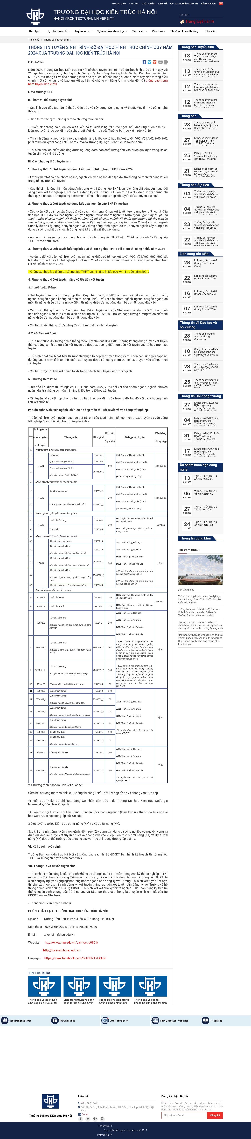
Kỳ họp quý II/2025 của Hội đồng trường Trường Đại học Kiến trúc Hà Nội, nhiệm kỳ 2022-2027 (206, 408)
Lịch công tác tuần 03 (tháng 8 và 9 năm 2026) (205, 263)
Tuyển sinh (82, 31)
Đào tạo (34, 31)
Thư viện (210, 31)
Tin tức (134, 3)
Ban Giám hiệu (186, 589)
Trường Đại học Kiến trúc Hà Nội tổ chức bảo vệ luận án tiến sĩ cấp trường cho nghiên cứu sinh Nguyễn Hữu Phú (206, 228)
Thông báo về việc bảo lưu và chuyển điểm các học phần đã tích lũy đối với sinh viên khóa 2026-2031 (206, 90)
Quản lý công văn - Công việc (174, 1021)
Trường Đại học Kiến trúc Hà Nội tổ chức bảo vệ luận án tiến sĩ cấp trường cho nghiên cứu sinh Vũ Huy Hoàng (206, 243)
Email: (85, 1114)
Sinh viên (138, 31)
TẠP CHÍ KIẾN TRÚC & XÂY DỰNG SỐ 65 (205, 493)
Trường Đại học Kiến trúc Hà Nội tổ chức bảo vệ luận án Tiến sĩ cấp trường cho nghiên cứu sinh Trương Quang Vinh (200, 625)
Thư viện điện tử (67, 1021)
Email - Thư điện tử (119, 1021)
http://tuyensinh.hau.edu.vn (61, 950)
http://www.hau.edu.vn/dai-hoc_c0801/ (71, 942)
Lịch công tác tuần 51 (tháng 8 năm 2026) (205, 308)
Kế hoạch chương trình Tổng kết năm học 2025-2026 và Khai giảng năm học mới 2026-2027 (206, 143)
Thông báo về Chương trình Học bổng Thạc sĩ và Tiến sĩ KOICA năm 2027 (206, 384)
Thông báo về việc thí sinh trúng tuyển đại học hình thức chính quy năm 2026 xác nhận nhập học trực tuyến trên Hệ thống (205, 106)
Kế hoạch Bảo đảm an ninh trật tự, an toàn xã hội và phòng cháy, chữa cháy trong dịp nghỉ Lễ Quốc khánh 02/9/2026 (206, 175)
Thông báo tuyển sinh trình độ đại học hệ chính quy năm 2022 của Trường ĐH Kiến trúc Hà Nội (199, 599)
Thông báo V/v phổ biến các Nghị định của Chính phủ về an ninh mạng (206, 126)
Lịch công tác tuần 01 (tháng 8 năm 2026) (205, 292)
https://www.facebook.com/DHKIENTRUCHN (75, 958)
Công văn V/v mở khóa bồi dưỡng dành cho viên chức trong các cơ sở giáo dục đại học (206, 353)
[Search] (220, 15)
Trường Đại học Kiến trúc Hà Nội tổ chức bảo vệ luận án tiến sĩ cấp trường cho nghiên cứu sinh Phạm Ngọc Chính (206, 212)
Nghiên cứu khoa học (111, 31)
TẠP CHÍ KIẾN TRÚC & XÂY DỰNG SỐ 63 (205, 523)
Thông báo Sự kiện (194, 185)
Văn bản (157, 31)
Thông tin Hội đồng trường (200, 396)
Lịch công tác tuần (194, 254)
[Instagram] (102, 1119)
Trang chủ (119, 3)
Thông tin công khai (195, 538)
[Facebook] (80, 1119)
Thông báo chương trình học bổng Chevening (204, 336)
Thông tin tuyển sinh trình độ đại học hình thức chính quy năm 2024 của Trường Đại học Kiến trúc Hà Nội (198, 612)
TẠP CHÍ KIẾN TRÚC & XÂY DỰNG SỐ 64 (205, 508)
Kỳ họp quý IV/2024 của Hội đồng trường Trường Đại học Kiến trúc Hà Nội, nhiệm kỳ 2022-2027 (206, 439)
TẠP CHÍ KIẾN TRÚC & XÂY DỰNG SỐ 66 (205, 477)
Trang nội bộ (216, 1021)
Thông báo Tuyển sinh (56, 39)
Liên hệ (162, 3)
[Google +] (95, 1119)
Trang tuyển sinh (199, 21)
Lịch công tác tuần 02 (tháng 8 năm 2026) (205, 277)
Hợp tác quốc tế (57, 31)
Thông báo (188, 116)
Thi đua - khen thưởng (184, 31)
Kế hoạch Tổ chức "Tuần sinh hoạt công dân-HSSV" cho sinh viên (205, 157)
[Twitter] (87, 1119)
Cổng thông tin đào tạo (20, 1021)
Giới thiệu (148, 3)
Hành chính (208, 3)
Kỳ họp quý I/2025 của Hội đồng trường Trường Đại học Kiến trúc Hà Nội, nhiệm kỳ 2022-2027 (206, 423)
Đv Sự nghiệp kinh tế (184, 3)
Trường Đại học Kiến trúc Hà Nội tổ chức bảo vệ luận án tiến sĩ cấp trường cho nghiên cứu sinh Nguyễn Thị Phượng (206, 198)
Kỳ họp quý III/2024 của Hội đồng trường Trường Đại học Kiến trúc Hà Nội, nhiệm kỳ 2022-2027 (206, 454)
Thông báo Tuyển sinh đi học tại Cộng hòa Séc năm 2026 (206, 367)
